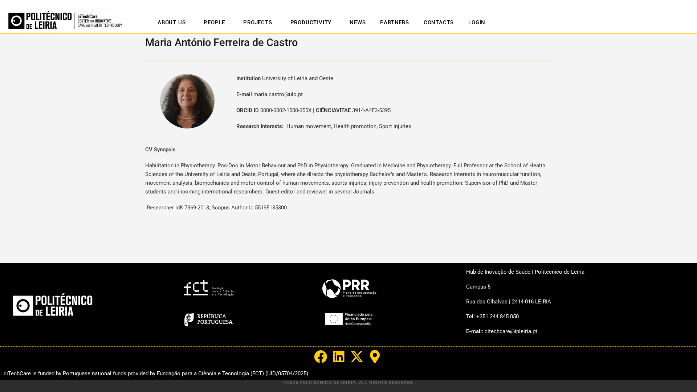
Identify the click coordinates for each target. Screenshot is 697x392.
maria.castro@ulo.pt (278, 94)
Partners (394, 22)
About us (172, 22)
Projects (257, 22)
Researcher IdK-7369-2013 (178, 207)
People (214, 22)
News (358, 22)
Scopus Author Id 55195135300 (249, 207)
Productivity (311, 22)
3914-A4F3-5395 (371, 110)
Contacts (439, 22)
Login (476, 22)
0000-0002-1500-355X (285, 110)
